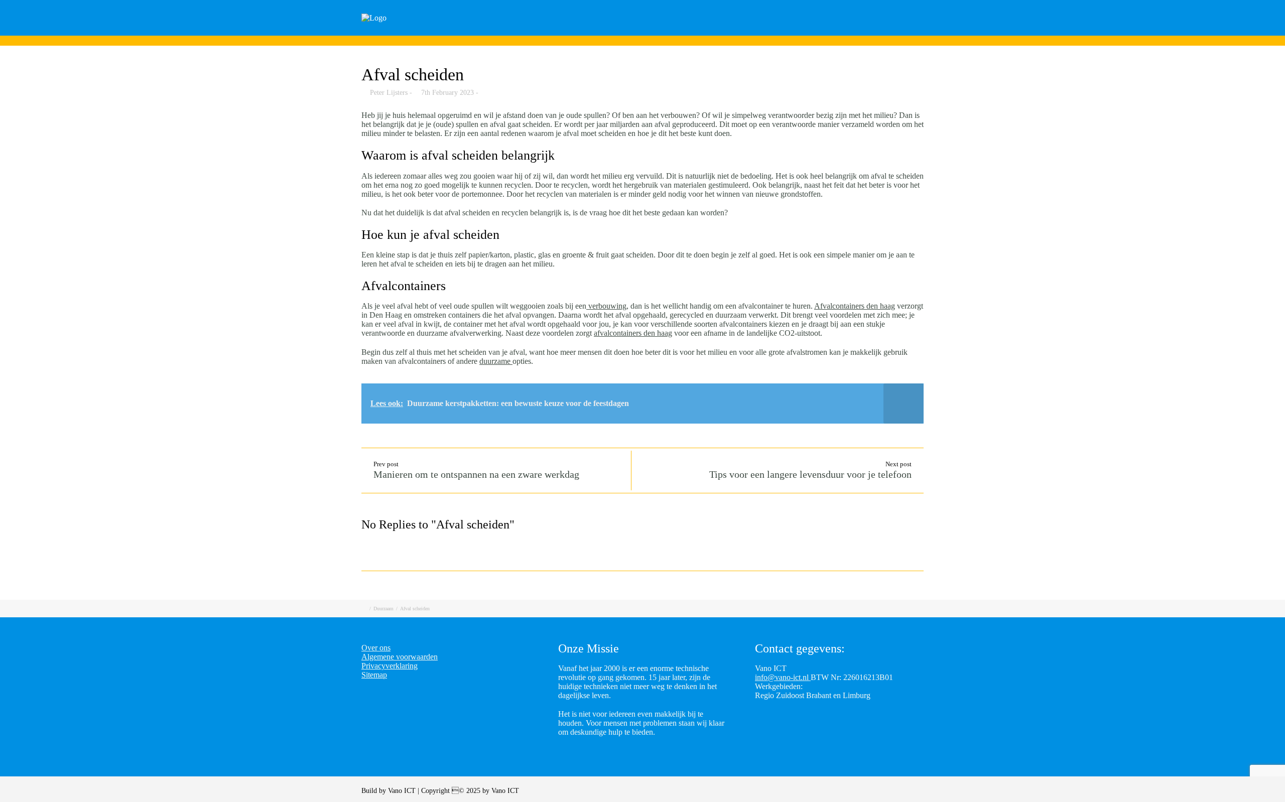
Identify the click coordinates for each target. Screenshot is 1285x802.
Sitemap (374, 675)
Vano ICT (403, 790)
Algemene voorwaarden (399, 656)
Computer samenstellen (674, 31)
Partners (874, 31)
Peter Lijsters (389, 92)
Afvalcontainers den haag (854, 306)
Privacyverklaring (389, 665)
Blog (828, 31)
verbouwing (606, 306)
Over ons (928, 31)
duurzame (495, 361)
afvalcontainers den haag (633, 333)
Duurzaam (383, 608)
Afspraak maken (768, 31)
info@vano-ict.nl (783, 677)
